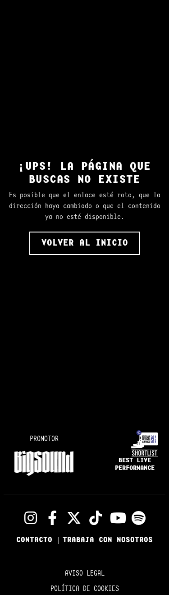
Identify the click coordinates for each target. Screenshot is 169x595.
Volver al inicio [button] (84, 243)
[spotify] (139, 518)
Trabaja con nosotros (108, 540)
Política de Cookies (84, 589)
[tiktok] (95, 518)
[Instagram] (30, 518)
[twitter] (74, 518)
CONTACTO (36, 540)
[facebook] (52, 518)
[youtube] (117, 518)
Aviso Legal (85, 573)
